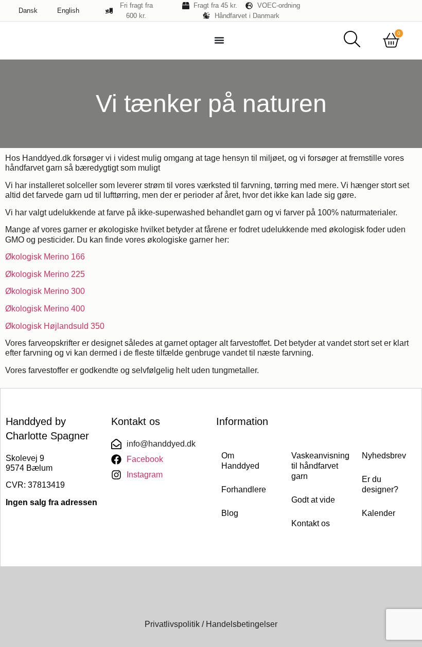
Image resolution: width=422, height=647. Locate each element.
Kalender (378, 513)
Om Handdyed (240, 460)
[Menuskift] (219, 40)
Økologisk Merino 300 (45, 291)
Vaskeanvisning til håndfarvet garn (316, 465)
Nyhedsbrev (384, 455)
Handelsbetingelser (241, 624)
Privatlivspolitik (172, 624)
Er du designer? (380, 484)
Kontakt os (310, 523)
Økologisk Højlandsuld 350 (54, 326)
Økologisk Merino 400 (45, 308)
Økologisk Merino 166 (45, 256)
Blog (229, 513)
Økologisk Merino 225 (45, 274)
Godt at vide (313, 499)
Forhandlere (243, 489)
